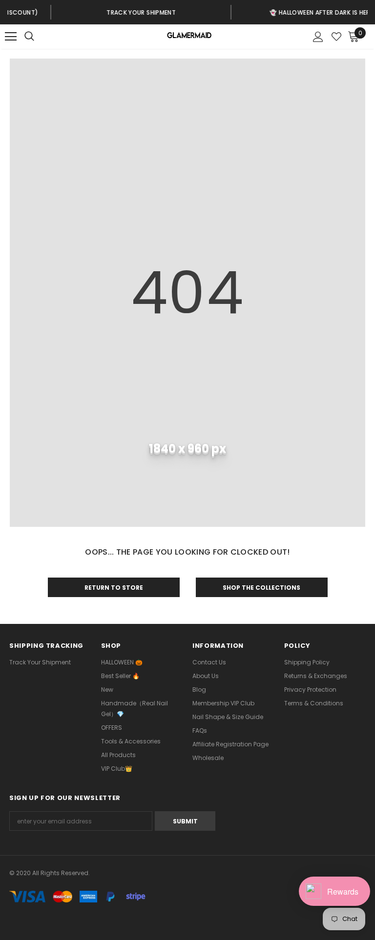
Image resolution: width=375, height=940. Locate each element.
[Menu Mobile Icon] (11, 36)
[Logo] (189, 37)
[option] (105, 12)
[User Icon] (318, 37)
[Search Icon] (39, 36)
